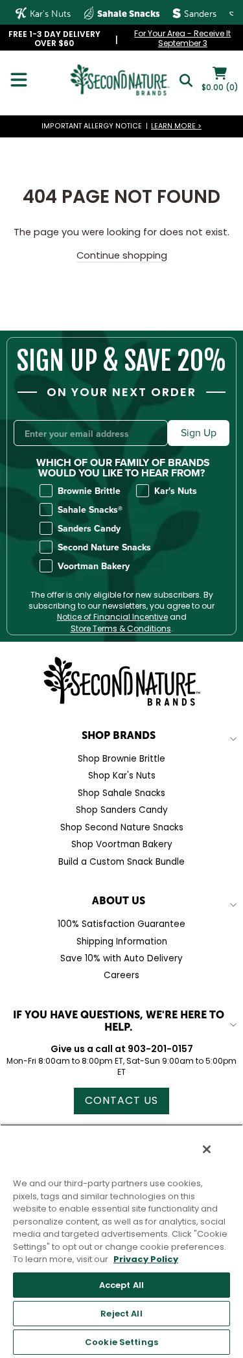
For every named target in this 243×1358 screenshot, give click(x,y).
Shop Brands (119, 735)
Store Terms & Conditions (121, 629)
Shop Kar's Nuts (122, 775)
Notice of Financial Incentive (112, 617)
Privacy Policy (145, 1259)
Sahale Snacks (127, 13)
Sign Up (198, 432)
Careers (121, 975)
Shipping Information (121, 941)
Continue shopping (121, 255)
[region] (121, 1241)
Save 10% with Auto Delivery (121, 958)
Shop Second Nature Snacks (121, 827)
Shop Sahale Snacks (121, 793)
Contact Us (121, 1100)
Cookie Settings (121, 1342)
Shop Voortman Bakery (121, 844)
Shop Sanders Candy (122, 810)
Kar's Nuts (49, 13)
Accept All (121, 1285)
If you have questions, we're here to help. (118, 1021)
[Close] (206, 1149)
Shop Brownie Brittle (121, 759)
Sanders (198, 13)
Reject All (121, 1313)
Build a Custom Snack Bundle (121, 862)
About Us (118, 900)
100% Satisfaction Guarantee (121, 924)
